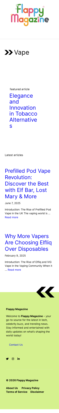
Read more (11, 217)
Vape (9, 162)
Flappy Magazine (17, 309)
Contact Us (16, 344)
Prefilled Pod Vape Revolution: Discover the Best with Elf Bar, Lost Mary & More (27, 184)
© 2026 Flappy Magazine (22, 380)
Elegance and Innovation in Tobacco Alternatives (23, 110)
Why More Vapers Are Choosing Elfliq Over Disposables (28, 242)
